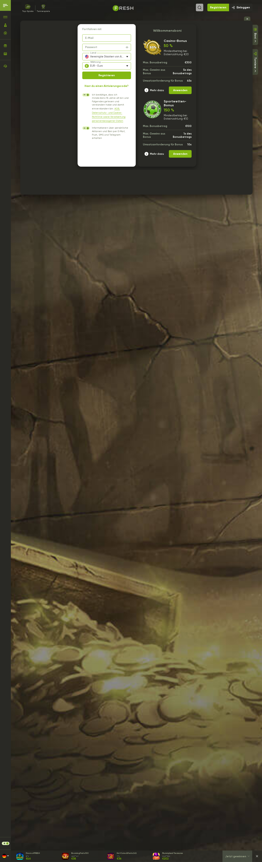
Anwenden (180, 90)
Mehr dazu (157, 90)
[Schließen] (257, 856)
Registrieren (218, 7)
